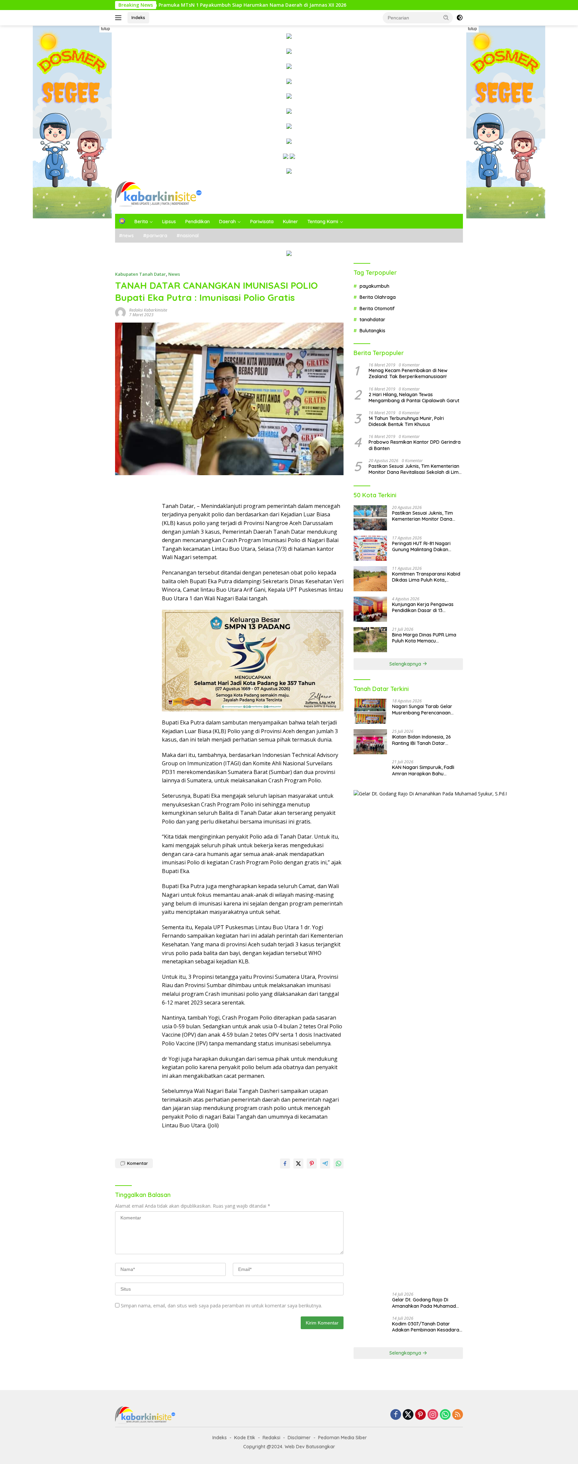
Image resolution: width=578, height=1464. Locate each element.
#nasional (188, 236)
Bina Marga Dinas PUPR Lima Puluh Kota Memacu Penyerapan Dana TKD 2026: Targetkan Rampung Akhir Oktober (424, 638)
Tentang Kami (322, 222)
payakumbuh (374, 286)
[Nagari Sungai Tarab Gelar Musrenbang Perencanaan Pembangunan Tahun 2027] (370, 711)
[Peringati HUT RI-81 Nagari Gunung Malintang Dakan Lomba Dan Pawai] (370, 548)
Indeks (138, 17)
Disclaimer (299, 1438)
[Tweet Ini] (298, 1163)
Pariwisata (262, 222)
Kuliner (290, 222)
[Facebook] (395, 1415)
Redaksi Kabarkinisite (148, 310)
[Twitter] (408, 1415)
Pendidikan (197, 222)
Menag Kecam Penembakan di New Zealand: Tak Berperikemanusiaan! (408, 373)
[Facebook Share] (285, 1163)
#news (126, 236)
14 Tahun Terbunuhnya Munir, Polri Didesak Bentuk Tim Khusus (406, 421)
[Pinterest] (420, 1415)
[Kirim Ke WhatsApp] (338, 1163)
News (174, 274)
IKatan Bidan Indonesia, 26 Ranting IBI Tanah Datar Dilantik (421, 740)
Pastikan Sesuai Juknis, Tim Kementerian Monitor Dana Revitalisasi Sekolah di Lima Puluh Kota (415, 469)
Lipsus (169, 222)
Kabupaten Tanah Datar (140, 274)
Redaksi (271, 1438)
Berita (141, 222)
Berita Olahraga (378, 297)
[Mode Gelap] (459, 17)
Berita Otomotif (377, 309)
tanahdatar (372, 320)
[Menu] (119, 17)
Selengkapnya (405, 664)
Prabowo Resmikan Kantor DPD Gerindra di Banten (415, 445)
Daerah (227, 222)
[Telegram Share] (325, 1163)
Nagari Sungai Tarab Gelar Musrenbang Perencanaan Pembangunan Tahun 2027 (422, 709)
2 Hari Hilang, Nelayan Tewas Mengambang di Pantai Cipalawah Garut (414, 398)
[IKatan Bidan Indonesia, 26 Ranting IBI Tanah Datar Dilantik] (370, 741)
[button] (446, 17)
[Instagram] (432, 1415)
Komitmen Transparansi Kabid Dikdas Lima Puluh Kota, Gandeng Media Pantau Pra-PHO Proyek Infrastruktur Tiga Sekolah (426, 577)
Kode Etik (244, 1438)
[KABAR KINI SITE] (158, 193)
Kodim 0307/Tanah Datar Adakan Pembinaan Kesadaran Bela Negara (427, 1327)
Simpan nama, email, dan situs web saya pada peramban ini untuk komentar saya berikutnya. (221, 1305)
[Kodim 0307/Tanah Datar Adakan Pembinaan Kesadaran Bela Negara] (370, 1328)
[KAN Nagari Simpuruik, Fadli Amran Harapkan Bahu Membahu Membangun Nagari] (370, 772)
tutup (105, 28)
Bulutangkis (372, 331)
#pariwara (155, 236)
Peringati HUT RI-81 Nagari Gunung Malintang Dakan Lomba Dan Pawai (421, 546)
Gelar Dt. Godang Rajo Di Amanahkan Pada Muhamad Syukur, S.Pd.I (424, 1303)
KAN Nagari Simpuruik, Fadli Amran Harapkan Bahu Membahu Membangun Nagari (426, 770)
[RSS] (457, 1415)
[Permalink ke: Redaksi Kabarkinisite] (120, 312)
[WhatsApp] (445, 1415)
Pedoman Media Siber (342, 1438)
